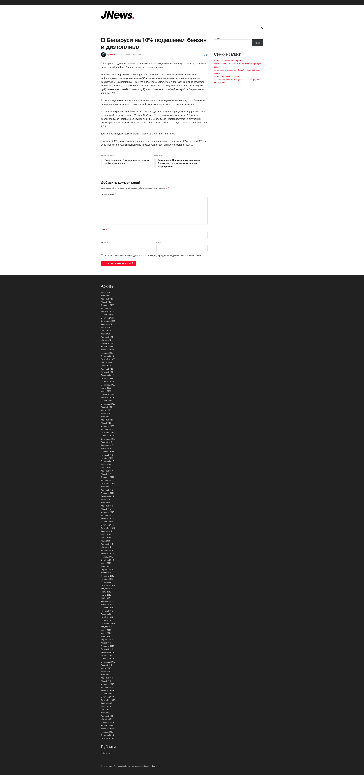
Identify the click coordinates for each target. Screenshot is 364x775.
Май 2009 (105, 712)
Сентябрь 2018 (108, 438)
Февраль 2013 (107, 575)
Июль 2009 (106, 706)
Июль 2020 (106, 410)
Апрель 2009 (107, 715)
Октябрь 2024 (107, 317)
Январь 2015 (107, 515)
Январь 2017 (107, 480)
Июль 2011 (106, 629)
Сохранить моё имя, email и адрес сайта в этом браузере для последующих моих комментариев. (153, 255)
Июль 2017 (106, 464)
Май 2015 (105, 502)
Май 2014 (105, 540)
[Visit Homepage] (117, 15)
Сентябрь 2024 (108, 320)
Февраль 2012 (107, 607)
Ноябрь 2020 (107, 400)
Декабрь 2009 (107, 690)
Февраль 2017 (107, 476)
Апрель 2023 (107, 368)
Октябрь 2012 (107, 582)
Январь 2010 (107, 687)
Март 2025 (106, 301)
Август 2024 (106, 324)
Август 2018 (106, 442)
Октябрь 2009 (107, 696)
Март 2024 (106, 340)
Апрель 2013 (107, 569)
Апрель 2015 (107, 505)
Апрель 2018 (107, 445)
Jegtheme (156, 766)
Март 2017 (106, 473)
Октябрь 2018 (107, 435)
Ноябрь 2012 (107, 578)
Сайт (158, 242)
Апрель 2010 (107, 677)
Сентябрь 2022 (108, 384)
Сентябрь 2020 (108, 403)
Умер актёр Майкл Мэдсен (226, 76)
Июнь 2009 (106, 709)
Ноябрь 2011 (107, 617)
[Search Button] (262, 28)
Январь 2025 (107, 308)
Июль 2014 (106, 534)
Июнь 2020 (106, 413)
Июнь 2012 (106, 594)
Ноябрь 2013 (107, 556)
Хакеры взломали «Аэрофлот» (228, 60)
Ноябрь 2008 (107, 731)
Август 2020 (106, 406)
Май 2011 (105, 636)
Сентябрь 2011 (108, 623)
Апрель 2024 (107, 336)
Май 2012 (105, 598)
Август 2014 (106, 531)
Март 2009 (106, 719)
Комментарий (109, 193)
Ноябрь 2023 (107, 352)
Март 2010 (106, 680)
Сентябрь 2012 (108, 585)
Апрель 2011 (107, 639)
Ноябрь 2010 (107, 655)
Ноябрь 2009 (107, 693)
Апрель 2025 (107, 298)
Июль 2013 (106, 562)
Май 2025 (105, 295)
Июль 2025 (106, 292)
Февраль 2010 (107, 684)
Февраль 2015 (107, 512)
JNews (109, 766)
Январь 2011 (107, 648)
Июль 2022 (106, 387)
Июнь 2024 (106, 330)
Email (104, 242)
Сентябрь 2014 (108, 528)
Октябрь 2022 (107, 381)
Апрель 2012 (107, 601)
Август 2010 (106, 664)
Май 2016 (105, 486)
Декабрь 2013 (107, 553)
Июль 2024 (106, 327)
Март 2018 (106, 448)
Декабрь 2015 (107, 496)
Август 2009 (106, 703)
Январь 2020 (107, 429)
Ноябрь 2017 (107, 457)
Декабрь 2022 (107, 375)
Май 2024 (105, 333)
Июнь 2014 (106, 537)
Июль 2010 (106, 668)
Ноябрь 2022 (107, 378)
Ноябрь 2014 (107, 521)
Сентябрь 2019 (108, 432)
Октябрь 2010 (107, 658)
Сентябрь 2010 (108, 661)
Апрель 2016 (107, 489)
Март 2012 (106, 604)
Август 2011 (106, 626)
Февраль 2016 (107, 492)
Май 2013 (105, 566)
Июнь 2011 (106, 633)
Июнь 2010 (106, 671)
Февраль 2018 (107, 451)
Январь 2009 (107, 725)
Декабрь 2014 (107, 518)
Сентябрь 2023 (108, 359)
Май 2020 (105, 416)
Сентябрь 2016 (108, 483)
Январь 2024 (107, 346)
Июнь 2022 (106, 390)
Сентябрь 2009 (108, 700)
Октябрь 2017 (107, 461)
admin (112, 54)
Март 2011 (106, 642)
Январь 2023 (107, 371)
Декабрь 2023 (107, 349)
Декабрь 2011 (107, 614)
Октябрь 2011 (107, 620)
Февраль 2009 (107, 722)
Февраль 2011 (107, 645)
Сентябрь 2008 (108, 738)
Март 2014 (106, 547)
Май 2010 (105, 674)
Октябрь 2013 (107, 559)
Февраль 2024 (107, 343)
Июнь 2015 (106, 499)
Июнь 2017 (106, 467)
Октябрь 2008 (107, 734)
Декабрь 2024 (107, 311)
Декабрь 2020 (107, 397)
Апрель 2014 (107, 543)
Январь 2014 (107, 550)
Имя (104, 229)
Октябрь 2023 (107, 356)
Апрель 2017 (107, 470)
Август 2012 (106, 588)
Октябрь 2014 (107, 524)
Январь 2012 (107, 610)
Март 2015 (106, 508)
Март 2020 (106, 422)
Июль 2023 (106, 365)
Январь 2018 (107, 454)
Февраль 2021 (107, 394)
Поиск (217, 37)
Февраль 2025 (107, 304)
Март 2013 (106, 572)
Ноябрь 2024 (107, 314)
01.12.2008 (125, 54)
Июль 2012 (106, 591)
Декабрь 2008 (107, 728)
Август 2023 (106, 362)
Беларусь (137, 54)
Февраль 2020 (107, 426)
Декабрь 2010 (107, 652)
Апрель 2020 (107, 419)
